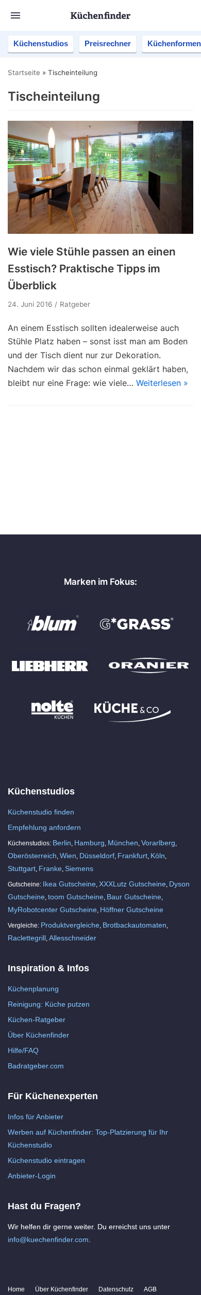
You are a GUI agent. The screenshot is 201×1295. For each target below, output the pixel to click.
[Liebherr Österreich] (50, 677)
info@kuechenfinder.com (48, 1239)
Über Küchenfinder (38, 1035)
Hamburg (89, 843)
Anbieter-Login (32, 1176)
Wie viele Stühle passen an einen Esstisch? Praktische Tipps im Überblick (92, 268)
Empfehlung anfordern (44, 827)
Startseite (24, 72)
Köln (157, 856)
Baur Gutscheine (134, 897)
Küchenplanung (33, 989)
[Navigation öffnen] (15, 15)
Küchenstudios (40, 43)
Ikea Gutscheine (69, 884)
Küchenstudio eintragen (46, 1160)
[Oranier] (149, 677)
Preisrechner (108, 43)
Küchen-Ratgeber (36, 1019)
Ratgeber (75, 304)
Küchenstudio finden (41, 812)
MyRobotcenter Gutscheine (52, 909)
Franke (50, 868)
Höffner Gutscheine (131, 909)
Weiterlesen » (162, 383)
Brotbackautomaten (134, 925)
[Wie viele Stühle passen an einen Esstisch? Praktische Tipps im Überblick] (100, 231)
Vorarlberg (158, 843)
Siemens (79, 868)
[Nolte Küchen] (52, 719)
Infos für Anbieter (35, 1117)
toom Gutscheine (76, 897)
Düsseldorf (96, 856)
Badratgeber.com (36, 1066)
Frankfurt (132, 856)
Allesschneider (72, 938)
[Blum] (53, 634)
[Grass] (136, 634)
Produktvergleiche (70, 925)
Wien (68, 856)
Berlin (62, 843)
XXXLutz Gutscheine (132, 884)
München (123, 843)
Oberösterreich (32, 856)
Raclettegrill (27, 938)
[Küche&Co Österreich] (132, 719)
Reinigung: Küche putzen (49, 1004)
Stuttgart (22, 868)
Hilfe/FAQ (23, 1050)
